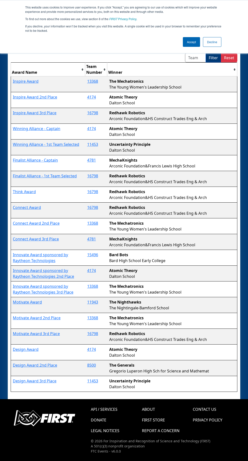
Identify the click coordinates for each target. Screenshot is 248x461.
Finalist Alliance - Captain (35, 160)
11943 (92, 302)
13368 (92, 81)
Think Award (24, 191)
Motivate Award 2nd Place (37, 318)
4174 (91, 97)
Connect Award (27, 207)
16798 (92, 112)
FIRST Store (153, 420)
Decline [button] (212, 42)
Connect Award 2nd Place (36, 223)
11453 (92, 144)
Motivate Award (27, 302)
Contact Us (204, 409)
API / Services (104, 409)
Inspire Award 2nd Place (35, 97)
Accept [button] (191, 42)
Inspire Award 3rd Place (34, 112)
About (148, 409)
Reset (229, 57)
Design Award (26, 349)
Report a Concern (160, 430)
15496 (92, 254)
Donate (98, 420)
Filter (213, 57)
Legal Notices (105, 430)
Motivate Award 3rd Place (36, 333)
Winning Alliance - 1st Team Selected (46, 144)
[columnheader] (48, 69)
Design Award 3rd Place (34, 381)
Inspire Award (26, 81)
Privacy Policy (122, 19)
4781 (91, 160)
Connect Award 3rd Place (36, 239)
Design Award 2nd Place (35, 365)
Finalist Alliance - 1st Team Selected (45, 176)
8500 (91, 365)
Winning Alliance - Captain (36, 128)
